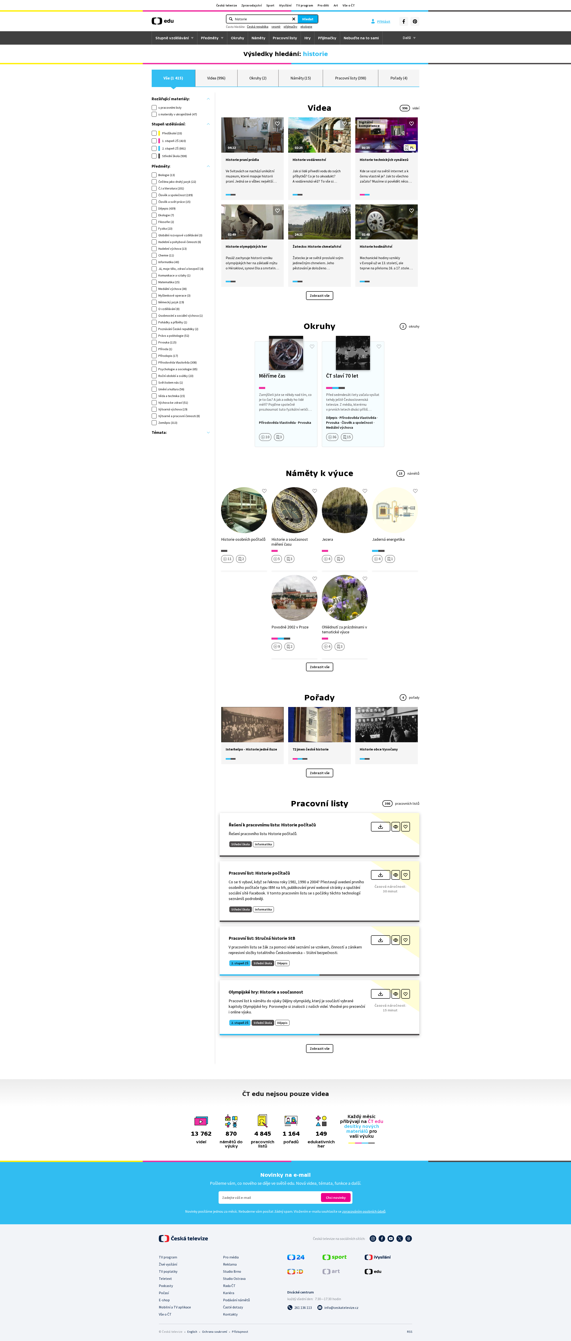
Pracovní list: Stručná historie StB (262, 938)
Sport (270, 5)
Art (336, 5)
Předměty (210, 38)
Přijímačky (327, 38)
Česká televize (226, 5)
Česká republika (257, 27)
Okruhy (237, 38)
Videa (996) (216, 78)
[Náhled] (395, 827)
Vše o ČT (349, 5)
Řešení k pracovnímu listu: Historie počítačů (272, 824)
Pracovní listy (285, 38)
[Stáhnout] (380, 827)
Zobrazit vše (319, 295)
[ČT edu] (163, 22)
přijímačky (290, 27)
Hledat (307, 19)
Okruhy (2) (257, 78)
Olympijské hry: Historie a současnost (266, 992)
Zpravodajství (251, 5)
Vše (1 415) (173, 78)
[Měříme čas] (286, 394)
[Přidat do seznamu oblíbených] (277, 123)
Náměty (258, 38)
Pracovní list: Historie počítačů (259, 873)
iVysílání (285, 5)
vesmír (276, 27)
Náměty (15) (300, 78)
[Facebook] (403, 21)
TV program (304, 5)
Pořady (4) (399, 78)
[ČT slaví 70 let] (353, 394)
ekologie (306, 27)
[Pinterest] (414, 21)
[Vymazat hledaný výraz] (294, 19)
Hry (307, 38)
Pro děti (323, 5)
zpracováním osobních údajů (363, 1211)
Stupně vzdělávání (172, 38)
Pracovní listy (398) (350, 78)
